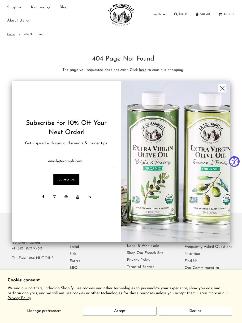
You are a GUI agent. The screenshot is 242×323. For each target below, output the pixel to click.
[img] (175, 161)
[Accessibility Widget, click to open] (234, 161)
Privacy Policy (19, 298)
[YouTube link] (77, 197)
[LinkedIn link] (89, 197)
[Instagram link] (54, 197)
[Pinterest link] (66, 197)
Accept (119, 311)
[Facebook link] (43, 197)
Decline (195, 311)
